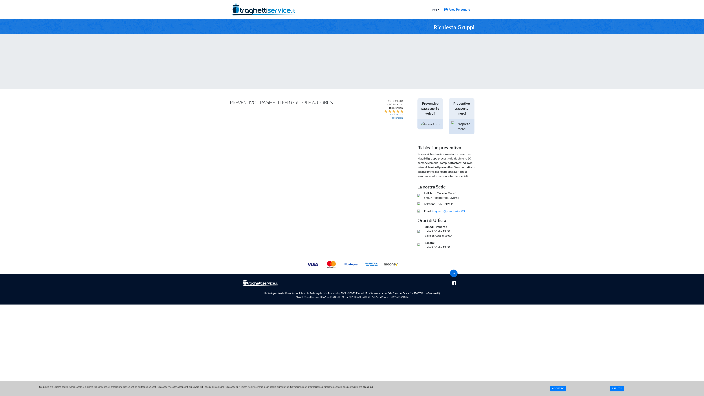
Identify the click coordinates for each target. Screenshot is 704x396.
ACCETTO (558, 388)
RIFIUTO (617, 388)
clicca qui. (368, 387)
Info (434, 9)
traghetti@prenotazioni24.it (450, 211)
